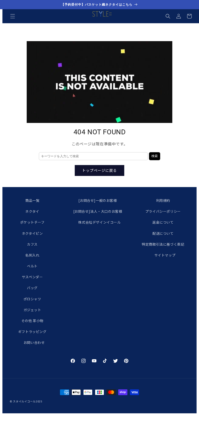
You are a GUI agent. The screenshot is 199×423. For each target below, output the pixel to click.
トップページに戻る (99, 170)
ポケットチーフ (32, 222)
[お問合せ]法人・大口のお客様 (97, 211)
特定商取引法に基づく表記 (163, 244)
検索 (154, 156)
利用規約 (163, 200)
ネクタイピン (32, 233)
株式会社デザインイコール (99, 222)
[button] (12, 16)
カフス (32, 244)
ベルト (32, 266)
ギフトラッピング (32, 331)
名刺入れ (32, 255)
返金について (163, 222)
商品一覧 (32, 200)
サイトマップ (165, 255)
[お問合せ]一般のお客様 (97, 200)
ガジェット (32, 309)
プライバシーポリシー (163, 211)
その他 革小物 (32, 320)
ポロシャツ (32, 298)
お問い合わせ (34, 342)
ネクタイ (32, 211)
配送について (163, 233)
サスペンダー (32, 276)
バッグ (32, 287)
